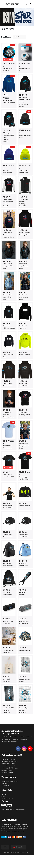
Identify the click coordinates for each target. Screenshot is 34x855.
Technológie (5, 785)
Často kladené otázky (8, 764)
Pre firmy (4, 783)
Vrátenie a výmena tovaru (9, 761)
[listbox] (19, 37)
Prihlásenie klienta (7, 772)
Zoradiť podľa (6, 37)
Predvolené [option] (17, 37)
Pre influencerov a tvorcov (9, 781)
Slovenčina (19, 847)
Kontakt (4, 794)
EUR (5, 847)
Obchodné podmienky (8, 766)
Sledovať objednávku (8, 759)
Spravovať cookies (7, 770)
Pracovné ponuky (7, 799)
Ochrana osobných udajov (9, 768)
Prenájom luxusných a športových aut (13, 810)
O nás (3, 796)
